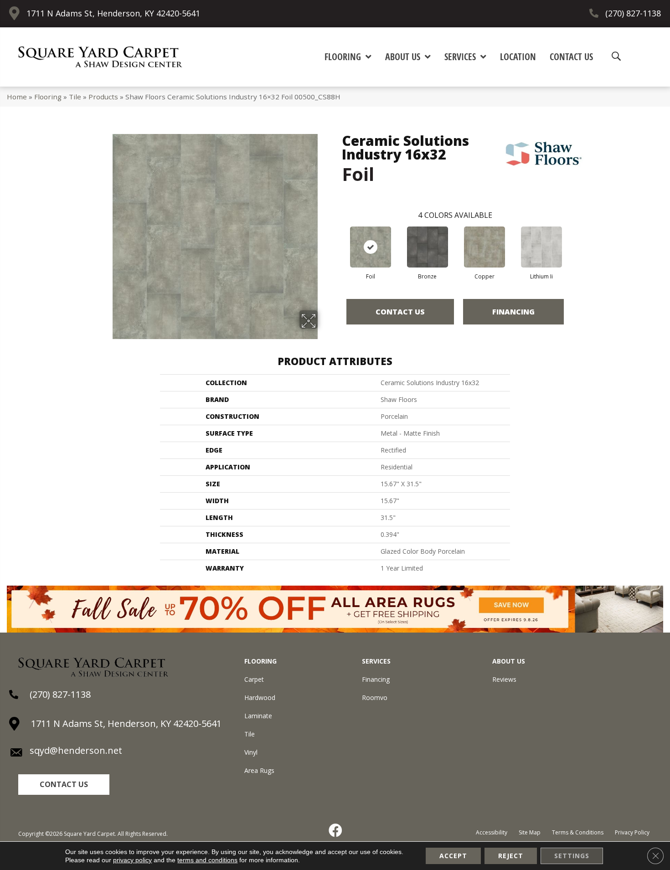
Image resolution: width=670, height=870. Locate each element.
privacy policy (132, 860)
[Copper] (484, 247)
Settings (571, 855)
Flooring (48, 96)
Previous (337, 237)
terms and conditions (207, 860)
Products (103, 96)
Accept (453, 855)
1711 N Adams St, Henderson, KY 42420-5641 (113, 13)
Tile (75, 96)
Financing (513, 312)
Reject (510, 855)
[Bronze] (427, 247)
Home (17, 96)
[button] (63, 784)
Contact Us (400, 312)
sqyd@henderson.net (76, 750)
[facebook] (336, 830)
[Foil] (370, 247)
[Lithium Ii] (541, 247)
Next (573, 237)
